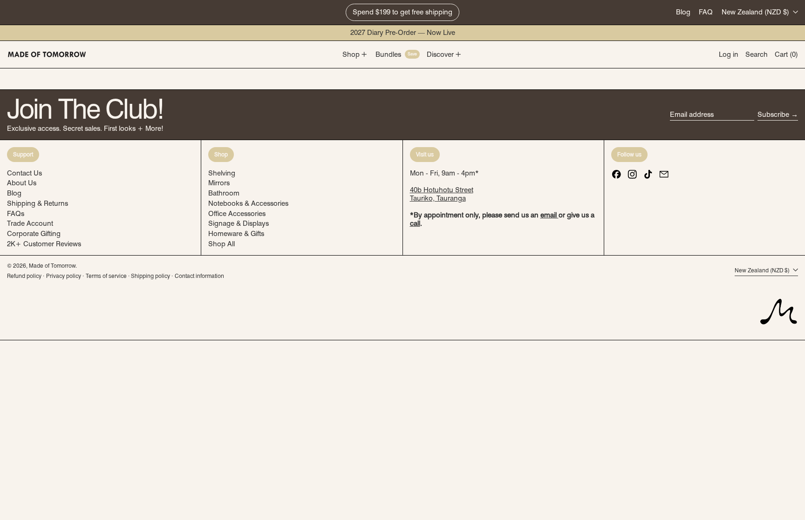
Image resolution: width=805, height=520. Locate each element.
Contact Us (24, 173)
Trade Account (30, 223)
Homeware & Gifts (236, 234)
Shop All (221, 244)
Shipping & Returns (37, 203)
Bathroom (223, 193)
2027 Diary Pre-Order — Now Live (402, 32)
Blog (683, 12)
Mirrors (219, 183)
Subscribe (773, 114)
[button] (756, 54)
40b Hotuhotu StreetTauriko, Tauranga (441, 194)
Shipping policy (150, 275)
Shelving (221, 173)
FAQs (15, 213)
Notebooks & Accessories (248, 203)
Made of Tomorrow (52, 265)
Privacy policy (63, 275)
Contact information (199, 275)
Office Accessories (237, 213)
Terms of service (106, 275)
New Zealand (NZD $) (756, 12)
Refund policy (24, 275)
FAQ (706, 12)
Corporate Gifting (34, 234)
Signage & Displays (238, 223)
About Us (21, 183)
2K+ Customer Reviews (44, 244)
